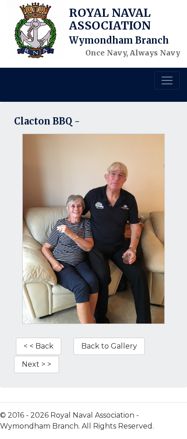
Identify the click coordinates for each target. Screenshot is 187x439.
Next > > (36, 364)
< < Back (39, 346)
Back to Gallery (109, 346)
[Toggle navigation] (167, 80)
